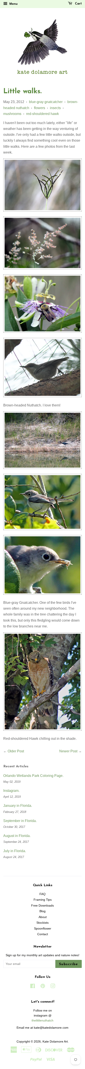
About (43, 917)
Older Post (16, 751)
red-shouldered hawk (42, 114)
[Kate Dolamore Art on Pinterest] (42, 987)
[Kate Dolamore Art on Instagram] (52, 987)
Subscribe (68, 964)
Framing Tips (43, 899)
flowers (39, 108)
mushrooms (12, 114)
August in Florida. (17, 836)
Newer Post (68, 751)
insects (55, 108)
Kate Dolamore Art (55, 1041)
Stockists (42, 922)
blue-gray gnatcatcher (46, 102)
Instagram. (11, 790)
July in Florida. (14, 851)
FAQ (42, 894)
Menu (13, 3)
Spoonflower (42, 928)
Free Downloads (42, 905)
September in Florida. (20, 821)
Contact (42, 934)
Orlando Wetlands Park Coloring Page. (33, 776)
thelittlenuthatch (42, 1020)
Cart (78, 3)
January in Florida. (17, 805)
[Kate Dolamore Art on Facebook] (32, 987)
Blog (42, 911)
